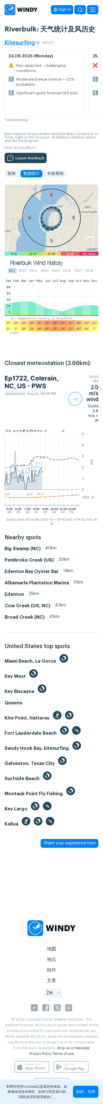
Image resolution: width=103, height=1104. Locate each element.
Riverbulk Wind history (36, 263)
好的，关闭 (85, 1091)
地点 (51, 959)
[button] (83, 398)
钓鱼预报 (55, 174)
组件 (51, 970)
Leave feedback (29, 158)
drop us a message (73, 1048)
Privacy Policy (40, 1053)
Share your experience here (69, 843)
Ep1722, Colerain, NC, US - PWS (31, 381)
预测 (11, 174)
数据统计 (31, 174)
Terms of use (63, 1053)
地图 (51, 949)
